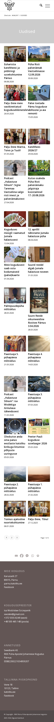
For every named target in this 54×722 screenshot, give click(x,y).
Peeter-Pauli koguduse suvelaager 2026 (37, 440)
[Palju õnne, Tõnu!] (39, 508)
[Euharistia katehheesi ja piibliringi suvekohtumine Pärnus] (15, 54)
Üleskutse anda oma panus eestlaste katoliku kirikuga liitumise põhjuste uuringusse (14, 445)
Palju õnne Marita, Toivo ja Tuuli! (15, 148)
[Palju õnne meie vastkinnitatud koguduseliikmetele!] (15, 93)
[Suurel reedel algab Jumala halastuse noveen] (39, 254)
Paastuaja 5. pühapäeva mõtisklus (11, 357)
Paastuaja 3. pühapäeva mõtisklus (35, 398)
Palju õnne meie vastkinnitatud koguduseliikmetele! (16, 106)
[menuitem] (39, 5)
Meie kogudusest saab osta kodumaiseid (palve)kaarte (14, 270)
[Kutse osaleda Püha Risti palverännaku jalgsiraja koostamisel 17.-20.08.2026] (39, 168)
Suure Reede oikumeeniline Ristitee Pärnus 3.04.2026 (37, 321)
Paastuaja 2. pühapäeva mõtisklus (11, 488)
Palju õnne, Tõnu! (38, 519)
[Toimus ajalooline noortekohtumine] (15, 508)
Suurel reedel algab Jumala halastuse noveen (38, 268)
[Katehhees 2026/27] (39, 136)
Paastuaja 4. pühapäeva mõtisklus (35, 357)
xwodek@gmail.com (14, 614)
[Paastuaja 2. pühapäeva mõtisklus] (15, 474)
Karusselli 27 (10, 576)
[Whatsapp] (32, 555)
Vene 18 (8, 684)
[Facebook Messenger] (27, 555)
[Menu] (46, 5)
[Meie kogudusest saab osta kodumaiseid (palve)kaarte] (15, 254)
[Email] (16, 555)
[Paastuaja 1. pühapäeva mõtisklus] (39, 474)
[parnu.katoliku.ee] (22, 5)
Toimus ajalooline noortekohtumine (14, 520)
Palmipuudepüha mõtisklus (14, 307)
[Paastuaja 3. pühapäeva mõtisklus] (39, 384)
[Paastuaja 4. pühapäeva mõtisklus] (39, 343)
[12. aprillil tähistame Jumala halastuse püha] (39, 219)
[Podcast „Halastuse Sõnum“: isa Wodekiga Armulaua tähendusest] (15, 384)
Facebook (9, 587)
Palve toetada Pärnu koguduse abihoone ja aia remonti (37, 108)
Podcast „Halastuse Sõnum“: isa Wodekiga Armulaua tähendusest (11, 403)
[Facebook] (21, 555)
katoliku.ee (9, 691)
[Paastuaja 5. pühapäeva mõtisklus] (15, 343)
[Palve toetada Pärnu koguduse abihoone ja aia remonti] (39, 93)
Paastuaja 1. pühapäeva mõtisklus (35, 488)
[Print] (37, 555)
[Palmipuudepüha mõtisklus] (15, 295)
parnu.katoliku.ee (13, 583)
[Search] (39, 5)
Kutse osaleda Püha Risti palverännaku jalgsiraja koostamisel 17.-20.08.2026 (36, 187)
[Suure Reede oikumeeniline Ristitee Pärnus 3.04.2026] (39, 300)
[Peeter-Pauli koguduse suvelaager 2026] (39, 426)
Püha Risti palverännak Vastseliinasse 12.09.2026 (36, 69)
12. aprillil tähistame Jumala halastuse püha (38, 233)
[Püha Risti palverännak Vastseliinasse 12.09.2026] (39, 54)
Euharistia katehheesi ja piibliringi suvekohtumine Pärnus (13, 71)
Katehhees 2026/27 (34, 148)
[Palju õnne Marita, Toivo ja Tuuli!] (15, 136)
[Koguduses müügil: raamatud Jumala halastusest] (15, 219)
